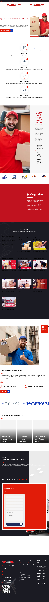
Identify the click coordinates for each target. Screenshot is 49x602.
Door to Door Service (7, 296)
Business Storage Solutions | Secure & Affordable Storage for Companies (7, 439)
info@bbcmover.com (16, 1)
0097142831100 (6, 582)
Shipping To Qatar (30, 570)
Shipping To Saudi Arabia (30, 565)
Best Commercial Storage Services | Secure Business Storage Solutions (23, 439)
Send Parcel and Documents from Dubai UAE (39, 238)
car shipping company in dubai (8, 237)
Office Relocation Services (24, 278)
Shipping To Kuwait (30, 578)
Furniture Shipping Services (39, 259)
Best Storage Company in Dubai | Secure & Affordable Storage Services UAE (40, 439)
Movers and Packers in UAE (8, 259)
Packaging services (6, 278)
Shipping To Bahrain (30, 572)
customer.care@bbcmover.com (10, 574)
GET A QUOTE (14, 524)
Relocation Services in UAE (24, 259)
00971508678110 (6, 577)
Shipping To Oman (30, 576)
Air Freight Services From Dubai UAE (23, 238)
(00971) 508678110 (22, 479)
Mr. (9, 434)
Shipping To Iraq (30, 568)
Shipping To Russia (30, 574)
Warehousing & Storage (38, 278)
